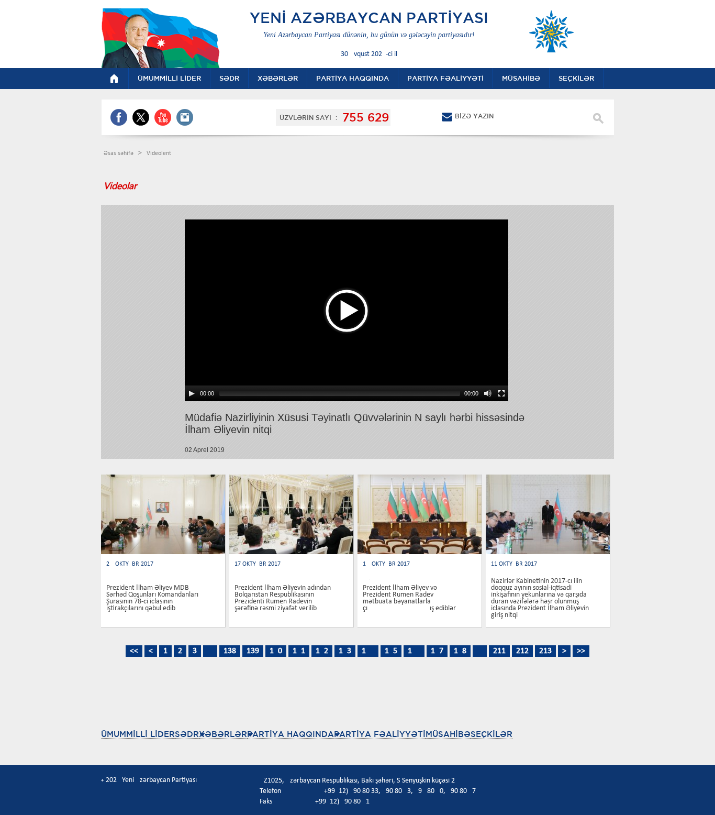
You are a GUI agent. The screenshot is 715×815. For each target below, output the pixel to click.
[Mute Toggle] (488, 393)
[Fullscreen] (501, 393)
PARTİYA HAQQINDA (290, 734)
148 (460, 651)
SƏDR (187, 734)
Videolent (159, 153)
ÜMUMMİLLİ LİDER (138, 734)
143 (345, 651)
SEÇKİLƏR (491, 734)
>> (581, 651)
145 (391, 651)
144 (368, 651)
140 (276, 651)
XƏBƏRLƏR (223, 734)
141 (299, 651)
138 (230, 651)
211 (499, 651)
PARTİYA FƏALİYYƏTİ (380, 734)
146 (414, 651)
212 (522, 651)
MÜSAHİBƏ (448, 734)
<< (134, 651)
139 (253, 651)
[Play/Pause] (191, 393)
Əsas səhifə (119, 153)
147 (437, 651)
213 (545, 651)
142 (322, 651)
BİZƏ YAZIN (474, 116)
